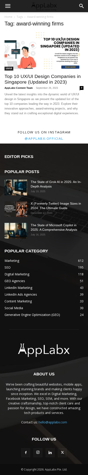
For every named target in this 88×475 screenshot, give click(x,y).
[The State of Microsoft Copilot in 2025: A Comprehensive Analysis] (16, 231)
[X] (62, 452)
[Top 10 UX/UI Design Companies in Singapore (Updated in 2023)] (44, 51)
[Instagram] (37, 452)
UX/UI (9, 68)
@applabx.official (44, 138)
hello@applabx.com (53, 422)
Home (8, 17)
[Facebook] (25, 452)
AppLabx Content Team (19, 88)
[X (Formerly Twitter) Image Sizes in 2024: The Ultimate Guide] (16, 209)
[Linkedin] (50, 452)
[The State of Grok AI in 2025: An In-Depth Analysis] (16, 187)
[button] (7, 6)
